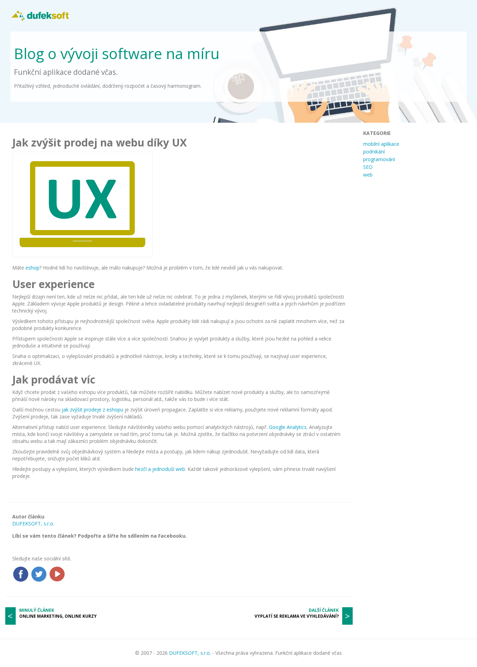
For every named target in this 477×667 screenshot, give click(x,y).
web (368, 174)
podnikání (374, 151)
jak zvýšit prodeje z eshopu (92, 409)
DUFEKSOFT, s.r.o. (33, 523)
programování (379, 159)
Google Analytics (288, 427)
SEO (368, 167)
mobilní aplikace (381, 144)
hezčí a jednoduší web (160, 469)
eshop (32, 267)
